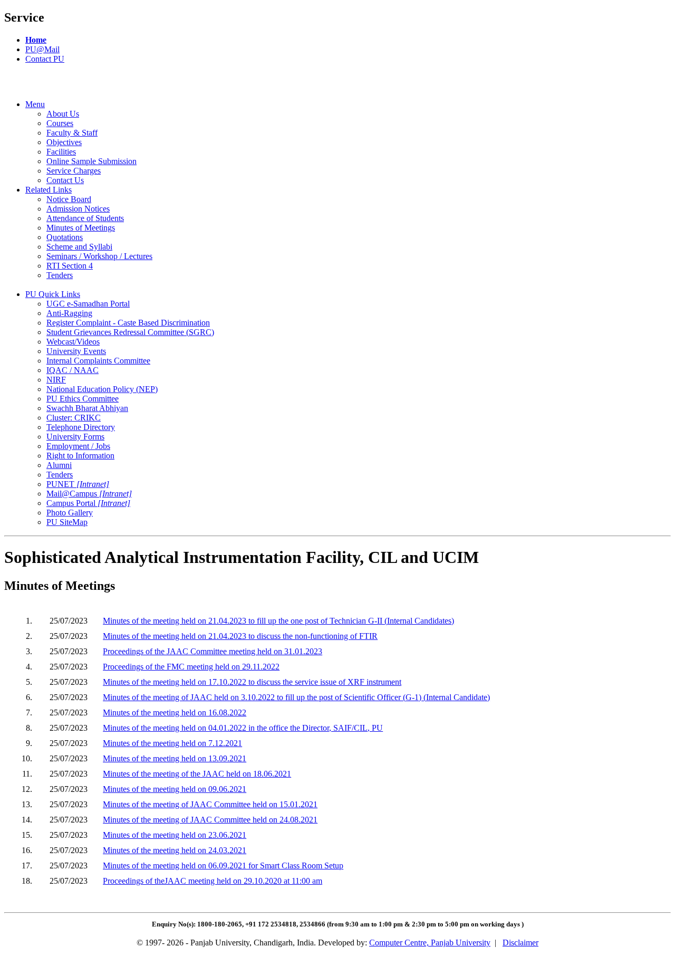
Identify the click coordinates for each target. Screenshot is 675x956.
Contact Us (65, 180)
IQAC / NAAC (72, 370)
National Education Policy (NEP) (102, 389)
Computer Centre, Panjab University (429, 942)
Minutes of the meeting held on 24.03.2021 (174, 850)
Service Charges (73, 170)
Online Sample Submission (91, 161)
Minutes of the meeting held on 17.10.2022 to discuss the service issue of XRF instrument (252, 681)
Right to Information (80, 455)
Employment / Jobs (78, 446)
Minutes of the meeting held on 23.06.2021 (174, 834)
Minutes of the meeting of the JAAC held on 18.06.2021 (197, 773)
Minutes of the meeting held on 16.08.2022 (174, 712)
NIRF (56, 379)
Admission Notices (78, 208)
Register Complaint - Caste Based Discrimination (128, 322)
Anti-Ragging (69, 313)
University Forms (75, 436)
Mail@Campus (89, 493)
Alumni (59, 465)
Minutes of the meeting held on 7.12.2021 (172, 743)
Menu (35, 104)
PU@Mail (42, 49)
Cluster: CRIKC (73, 417)
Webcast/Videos (73, 341)
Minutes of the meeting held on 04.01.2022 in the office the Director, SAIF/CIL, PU (243, 727)
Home (35, 39)
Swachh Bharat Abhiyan (87, 408)
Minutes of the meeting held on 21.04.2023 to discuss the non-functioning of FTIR (240, 636)
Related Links (48, 189)
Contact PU (44, 58)
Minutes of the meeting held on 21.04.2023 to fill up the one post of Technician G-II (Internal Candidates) (278, 620)
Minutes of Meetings (80, 227)
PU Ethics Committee (82, 398)
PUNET (77, 484)
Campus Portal (88, 503)
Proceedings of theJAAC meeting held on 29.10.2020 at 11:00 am (212, 880)
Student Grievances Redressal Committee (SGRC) (130, 332)
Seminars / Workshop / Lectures (99, 256)
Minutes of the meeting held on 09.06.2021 (174, 789)
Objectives (64, 142)
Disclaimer (520, 942)
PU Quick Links (52, 294)
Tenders (59, 275)
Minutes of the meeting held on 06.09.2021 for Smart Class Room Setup (223, 865)
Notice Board (68, 199)
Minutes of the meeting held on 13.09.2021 (174, 758)
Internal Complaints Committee (98, 360)
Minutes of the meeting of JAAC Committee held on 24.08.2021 (210, 819)
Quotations (64, 237)
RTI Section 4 (69, 265)
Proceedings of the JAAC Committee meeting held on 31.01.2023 (212, 651)
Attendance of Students (85, 218)
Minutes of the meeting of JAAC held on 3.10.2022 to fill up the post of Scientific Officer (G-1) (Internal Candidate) (296, 697)
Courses (59, 123)
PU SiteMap (67, 522)
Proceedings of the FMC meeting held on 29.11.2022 (191, 666)
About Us (62, 113)
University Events (76, 351)
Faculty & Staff (72, 132)
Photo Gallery (69, 512)
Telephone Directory (80, 427)
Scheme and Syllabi (79, 246)
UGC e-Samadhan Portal (88, 303)
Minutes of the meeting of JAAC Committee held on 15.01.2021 (210, 804)
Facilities (61, 151)
